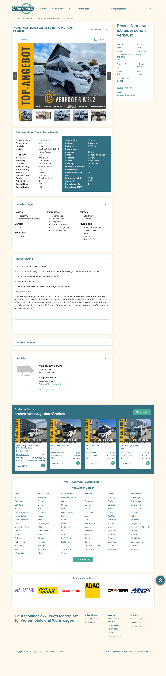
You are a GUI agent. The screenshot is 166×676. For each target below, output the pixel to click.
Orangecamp (44, 530)
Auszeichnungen (26, 342)
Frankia (111, 508)
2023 (41, 154)
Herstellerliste (113, 625)
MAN (63, 523)
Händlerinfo (136, 626)
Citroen (41, 501)
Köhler (64, 519)
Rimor (87, 538)
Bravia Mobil (136, 493)
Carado (88, 497)
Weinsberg (89, 549)
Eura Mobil (136, 504)
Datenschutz (115, 651)
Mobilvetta (66, 527)
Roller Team (66, 542)
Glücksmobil (67, 512)
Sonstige (112, 542)
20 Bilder (23, 39)
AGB (105, 651)
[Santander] (71, 590)
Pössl (40, 534)
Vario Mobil (66, 549)
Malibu (111, 523)
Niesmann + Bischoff (140, 527)
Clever (64, 501)
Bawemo (88, 493)
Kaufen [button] (42, 8)
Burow (18, 497)
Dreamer (65, 504)
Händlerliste (113, 629)
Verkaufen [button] (57, 8)
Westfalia (112, 549)
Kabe (133, 516)
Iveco (87, 516)
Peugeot (112, 530)
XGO (40, 553)
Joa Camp (112, 516)
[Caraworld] (23, 8)
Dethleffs (19, 504)
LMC (87, 519)
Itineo (64, 516)
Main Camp (90, 523)
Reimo (18, 538)
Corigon (111, 501)
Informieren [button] (83, 8)
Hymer (134, 512)
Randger (112, 534)
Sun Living (19, 545)
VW (16, 549)
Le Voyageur (43, 523)
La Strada (112, 519)
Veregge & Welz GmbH (126, 95)
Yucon (64, 553)
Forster (88, 508)
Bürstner (42, 497)
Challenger (136, 497)
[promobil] (48, 590)
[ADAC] (92, 590)
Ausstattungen (25, 204)
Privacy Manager (115, 636)
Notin (17, 530)
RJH (63, 534)
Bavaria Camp (67, 493)
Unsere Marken (83, 559)
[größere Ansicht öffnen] (95, 39)
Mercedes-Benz (22, 527)
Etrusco (111, 504)
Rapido (134, 534)
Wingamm (135, 549)
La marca (135, 519)
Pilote (17, 534)
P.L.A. (63, 530)
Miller (40, 527)
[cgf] (141, 590)
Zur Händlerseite (46, 389)
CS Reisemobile (68, 497)
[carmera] (118, 590)
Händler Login (136, 618)
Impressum (144, 651)
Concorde (89, 501)
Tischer (111, 545)
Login (150, 8)
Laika (17, 523)
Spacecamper (137, 542)
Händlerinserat (97, 29)
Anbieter (21, 358)
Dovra (40, 504)
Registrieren (136, 622)
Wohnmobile (44, 143)
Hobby (111, 512)
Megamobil (136, 523)
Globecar (42, 512)
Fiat (39, 508)
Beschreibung (24, 258)
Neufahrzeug (44, 140)
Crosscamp (136, 501)
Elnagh (88, 504)
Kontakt (111, 632)
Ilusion (41, 516)
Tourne (134, 545)
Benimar (111, 493)
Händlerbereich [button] (118, 8)
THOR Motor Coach (93, 545)
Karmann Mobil (21, 519)
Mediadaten (90, 622)
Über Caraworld (91, 618)
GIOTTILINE (136, 508)
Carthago (112, 497)
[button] (15, 76)
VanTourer (42, 549)
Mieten (70, 8)
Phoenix (135, 530)
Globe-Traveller (22, 512)
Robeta (41, 542)
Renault (41, 538)
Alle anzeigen (142, 412)
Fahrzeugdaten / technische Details (37, 132)
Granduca (89, 512)
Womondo (19, 553)
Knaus (41, 519)
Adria (17, 493)
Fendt (17, 508)
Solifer (88, 542)
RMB (87, 534)
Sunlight (42, 545)
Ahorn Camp (43, 493)
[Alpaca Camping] (25, 590)
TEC (63, 545)
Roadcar (111, 538)
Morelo (111, 527)
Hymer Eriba (20, 516)
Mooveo (88, 527)
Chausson (19, 501)
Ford (63, 508)
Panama (88, 530)
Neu (107, 29)
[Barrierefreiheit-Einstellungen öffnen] (160, 580)
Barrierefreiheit (130, 651)
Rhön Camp (66, 538)
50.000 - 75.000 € (124, 88)
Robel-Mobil (20, 542)
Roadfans (135, 538)
